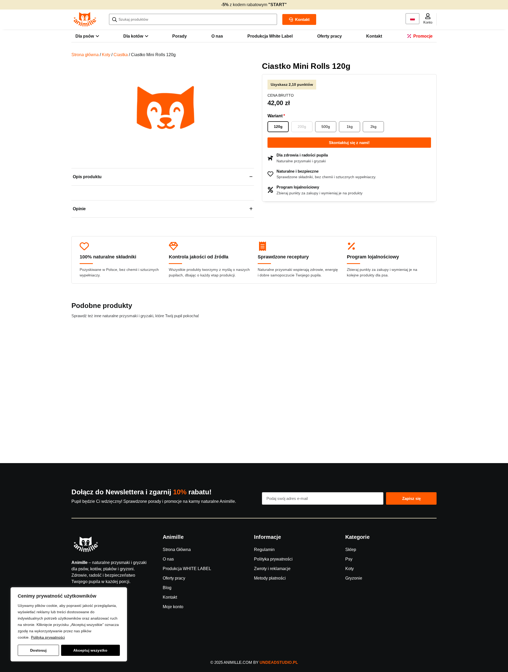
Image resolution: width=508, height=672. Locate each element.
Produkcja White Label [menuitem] (270, 36)
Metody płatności (270, 578)
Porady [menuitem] (179, 36)
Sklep (350, 549)
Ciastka (121, 54)
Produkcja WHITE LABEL (187, 568)
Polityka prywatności (48, 637)
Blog (167, 587)
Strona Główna (177, 549)
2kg (373, 126)
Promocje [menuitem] (423, 36)
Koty (106, 54)
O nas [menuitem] (217, 36)
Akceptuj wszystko (90, 650)
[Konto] (428, 16)
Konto (427, 22)
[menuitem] (87, 36)
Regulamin (264, 549)
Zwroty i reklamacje (272, 568)
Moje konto (173, 606)
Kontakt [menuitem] (374, 36)
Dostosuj (38, 650)
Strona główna (85, 54)
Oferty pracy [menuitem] (329, 36)
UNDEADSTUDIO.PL (279, 662)
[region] (69, 624)
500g (325, 126)
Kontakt (170, 597)
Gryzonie (353, 578)
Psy (348, 559)
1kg (350, 126)
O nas (168, 559)
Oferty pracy (174, 578)
